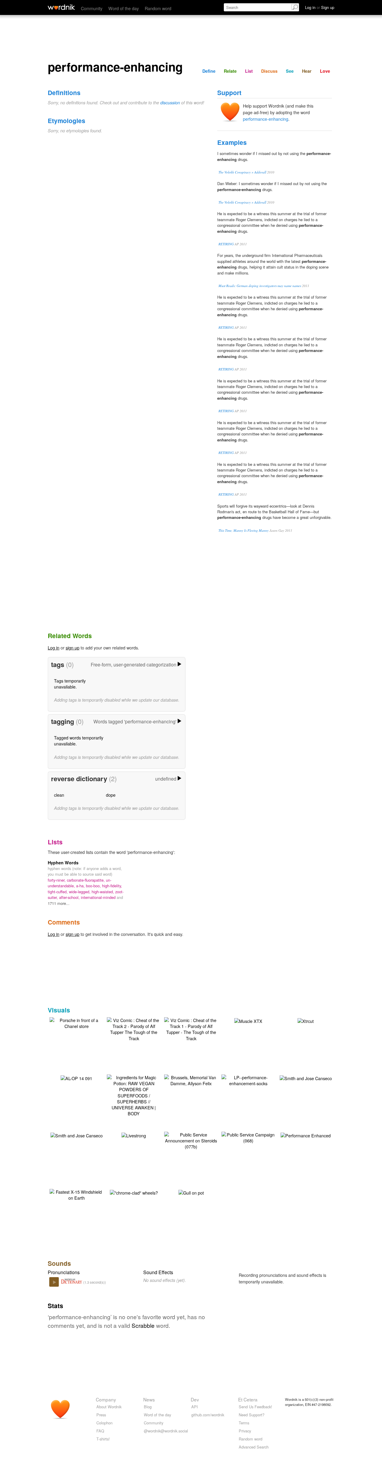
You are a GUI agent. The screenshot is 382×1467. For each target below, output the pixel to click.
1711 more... (59, 903)
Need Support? (251, 1415)
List (249, 71)
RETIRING (226, 244)
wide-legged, (80, 891)
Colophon (104, 1423)
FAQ (100, 1431)
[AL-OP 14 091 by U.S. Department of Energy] (76, 1077)
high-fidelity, (112, 885)
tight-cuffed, (58, 891)
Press (101, 1415)
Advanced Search (254, 1447)
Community (91, 8)
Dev (195, 1399)
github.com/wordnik (207, 1415)
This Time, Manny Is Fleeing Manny (243, 530)
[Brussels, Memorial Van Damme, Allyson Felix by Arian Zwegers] (191, 1080)
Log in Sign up (319, 7)
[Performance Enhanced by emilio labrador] (306, 1135)
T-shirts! (103, 1439)
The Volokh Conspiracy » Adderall (242, 172)
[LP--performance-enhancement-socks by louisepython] (248, 1080)
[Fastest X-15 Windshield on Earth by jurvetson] (76, 1194)
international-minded (99, 897)
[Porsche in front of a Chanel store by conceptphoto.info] (76, 1022)
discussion (170, 103)
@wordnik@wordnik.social (166, 1431)
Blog (148, 1406)
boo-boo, (94, 885)
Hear (307, 71)
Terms (244, 1423)
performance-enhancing (265, 119)
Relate (230, 71)
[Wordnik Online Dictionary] (61, 7)
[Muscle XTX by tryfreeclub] (248, 1020)
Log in (53, 647)
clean (59, 795)
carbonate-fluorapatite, (86, 880)
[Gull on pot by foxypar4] (191, 1192)
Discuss (269, 71)
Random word (158, 8)
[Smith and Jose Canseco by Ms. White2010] (306, 1077)
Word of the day (123, 8)
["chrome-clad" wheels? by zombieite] (134, 1192)
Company (106, 1399)
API (194, 1406)
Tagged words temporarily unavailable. (78, 740)
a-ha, (81, 885)
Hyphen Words (63, 863)
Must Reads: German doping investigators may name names (259, 285)
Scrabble (143, 1325)
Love (325, 71)
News (149, 1399)
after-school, (70, 897)
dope (110, 795)
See (290, 71)
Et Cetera (248, 1399)
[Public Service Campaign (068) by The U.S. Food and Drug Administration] (248, 1137)
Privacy (245, 1431)
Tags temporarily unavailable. (70, 683)
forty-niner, (57, 880)
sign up (72, 647)
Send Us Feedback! (255, 1406)
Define (208, 71)
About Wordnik (108, 1406)
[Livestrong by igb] (133, 1135)
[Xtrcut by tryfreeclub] (306, 1020)
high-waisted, (103, 891)
